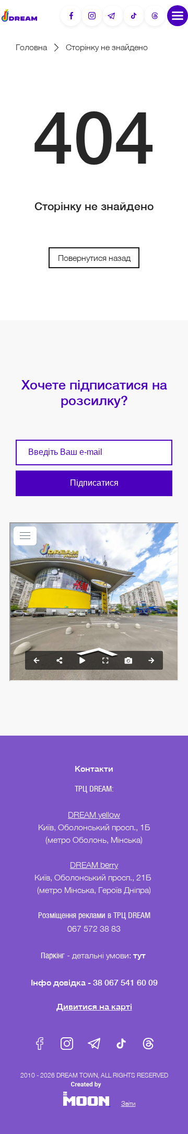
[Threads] (154, 15)
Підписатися (94, 482)
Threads (148, 1043)
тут (140, 955)
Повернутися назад (94, 257)
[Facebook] (71, 15)
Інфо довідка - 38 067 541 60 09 (94, 982)
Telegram (94, 1043)
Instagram (67, 1043)
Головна (31, 47)
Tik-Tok (121, 1043)
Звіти (128, 1103)
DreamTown (19, 15)
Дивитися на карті (94, 1006)
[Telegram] (112, 15)
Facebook (40, 1043)
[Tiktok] (133, 15)
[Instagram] (91, 15)
